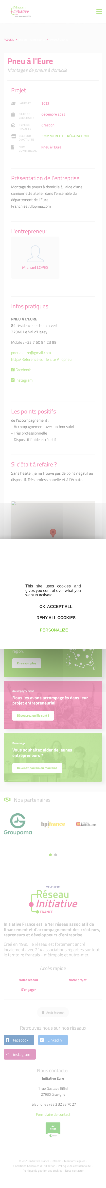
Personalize (54, 630)
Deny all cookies (55, 618)
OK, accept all (55, 606)
